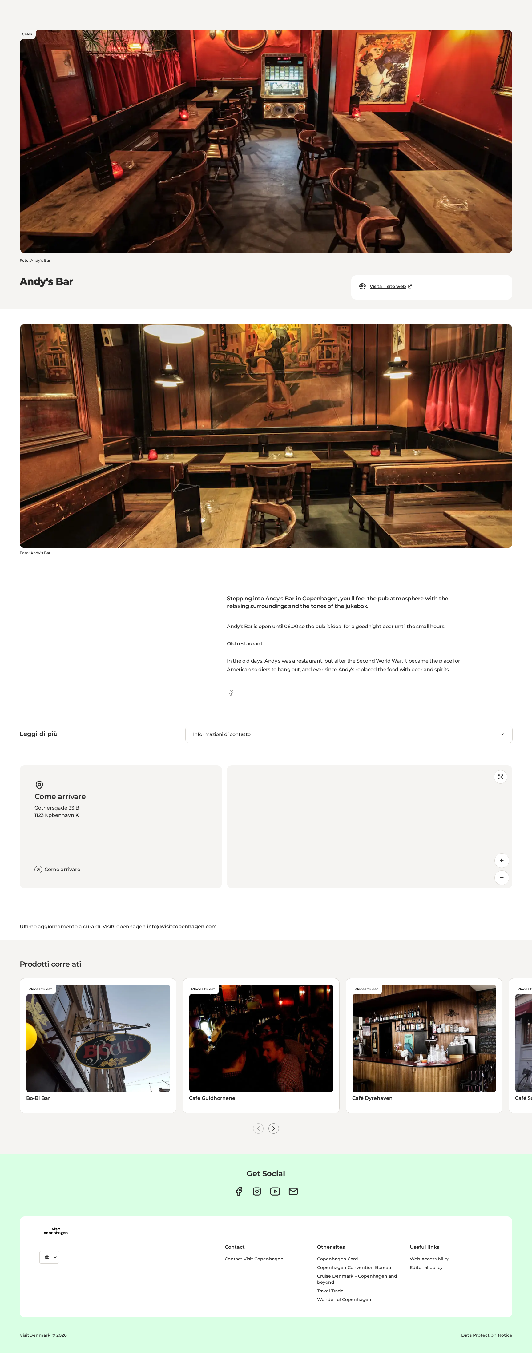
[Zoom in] (501, 860)
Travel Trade (330, 1291)
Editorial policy (426, 1267)
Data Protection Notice (486, 1335)
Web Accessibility (429, 1259)
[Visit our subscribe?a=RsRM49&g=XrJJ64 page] (293, 1191)
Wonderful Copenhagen (344, 1299)
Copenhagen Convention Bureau (354, 1267)
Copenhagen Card (337, 1259)
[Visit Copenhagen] (55, 1231)
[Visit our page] (257, 1191)
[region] (369, 826)
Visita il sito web (388, 286)
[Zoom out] (501, 877)
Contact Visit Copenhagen (254, 1259)
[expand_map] (500, 777)
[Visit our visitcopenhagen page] (238, 1191)
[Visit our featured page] (275, 1191)
